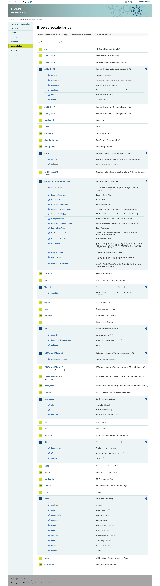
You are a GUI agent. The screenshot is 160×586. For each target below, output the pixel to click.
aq (45, 49)
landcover (49, 399)
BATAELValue (56, 200)
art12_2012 (49, 56)
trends (53, 99)
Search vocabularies (48, 42)
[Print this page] (133, 2)
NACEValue (55, 244)
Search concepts (66, 42)
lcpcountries (56, 448)
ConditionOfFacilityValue (61, 209)
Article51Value (56, 187)
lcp (45, 442)
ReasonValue (56, 257)
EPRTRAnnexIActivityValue (61, 223)
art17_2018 (49, 114)
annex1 (54, 335)
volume (54, 550)
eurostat (48, 274)
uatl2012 (54, 415)
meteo (53, 530)
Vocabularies (16, 46)
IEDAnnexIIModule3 (53, 367)
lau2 (46, 429)
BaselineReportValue (59, 195)
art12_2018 (49, 62)
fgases (47, 287)
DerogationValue (57, 219)
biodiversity (50, 120)
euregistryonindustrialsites (57, 181)
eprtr (46, 153)
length (53, 525)
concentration (56, 515)
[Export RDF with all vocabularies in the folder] (146, 69)
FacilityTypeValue (58, 228)
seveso (47, 486)
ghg (46, 309)
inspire (47, 392)
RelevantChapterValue (59, 263)
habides (48, 315)
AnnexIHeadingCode (59, 359)
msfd (46, 466)
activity (54, 159)
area (53, 510)
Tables (13, 33)
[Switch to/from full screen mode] (136, 2)
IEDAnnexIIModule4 (53, 376)
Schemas (14, 42)
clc (52, 405)
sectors (54, 458)
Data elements (16, 37)
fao (46, 280)
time (53, 540)
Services (14, 50)
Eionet (21, 19)
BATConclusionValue (59, 204)
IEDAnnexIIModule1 (53, 353)
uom (46, 499)
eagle (53, 410)
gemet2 (48, 302)
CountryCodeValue (58, 214)
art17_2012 (49, 107)
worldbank (49, 565)
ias (45, 322)
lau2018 (48, 435)
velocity (54, 545)
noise (47, 472)
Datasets (14, 28)
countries (55, 85)
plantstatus (55, 453)
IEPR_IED (49, 386)
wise (46, 558)
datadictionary (51, 140)
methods (54, 90)
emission (54, 520)
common (48, 133)
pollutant (54, 345)
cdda (46, 127)
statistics (54, 535)
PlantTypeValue (57, 252)
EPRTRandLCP (51, 172)
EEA (21, 2)
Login (129, 1)
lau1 (46, 422)
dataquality (49, 147)
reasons (54, 95)
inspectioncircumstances (61, 340)
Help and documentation (20, 24)
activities (54, 75)
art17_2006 (49, 69)
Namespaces (16, 55)
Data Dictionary (30, 19)
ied (45, 329)
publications (50, 479)
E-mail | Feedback (18, 579)
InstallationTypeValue (59, 239)
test (46, 492)
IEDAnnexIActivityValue (60, 233)
